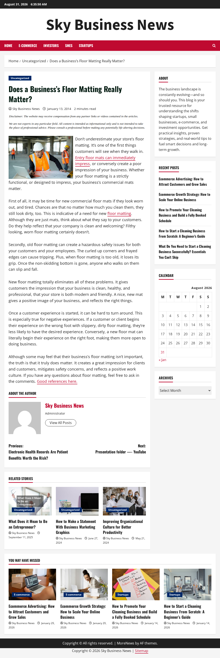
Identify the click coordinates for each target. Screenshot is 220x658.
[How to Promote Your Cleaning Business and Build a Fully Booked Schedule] (136, 584)
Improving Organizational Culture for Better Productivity (123, 526)
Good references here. (57, 381)
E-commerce (28, 45)
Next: (120, 449)
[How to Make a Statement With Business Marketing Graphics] (77, 501)
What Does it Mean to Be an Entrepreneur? (28, 523)
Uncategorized (20, 78)
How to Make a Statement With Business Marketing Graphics (76, 526)
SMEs (68, 45)
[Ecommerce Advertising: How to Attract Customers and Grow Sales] (32, 584)
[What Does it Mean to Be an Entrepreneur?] (30, 501)
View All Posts (61, 422)
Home (8, 45)
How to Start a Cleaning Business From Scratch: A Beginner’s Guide (182, 233)
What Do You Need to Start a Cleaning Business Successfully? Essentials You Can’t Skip (185, 252)
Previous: (38, 452)
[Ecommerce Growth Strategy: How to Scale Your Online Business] (84, 584)
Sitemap (141, 650)
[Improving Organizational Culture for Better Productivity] (124, 501)
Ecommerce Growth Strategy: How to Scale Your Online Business (184, 197)
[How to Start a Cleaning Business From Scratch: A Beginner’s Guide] (187, 584)
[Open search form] (214, 45)
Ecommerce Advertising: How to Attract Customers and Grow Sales (183, 181)
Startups (86, 45)
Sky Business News (110, 24)
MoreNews (125, 643)
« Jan (162, 359)
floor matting (119, 213)
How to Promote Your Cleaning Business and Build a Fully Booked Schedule (182, 215)
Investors (51, 45)
